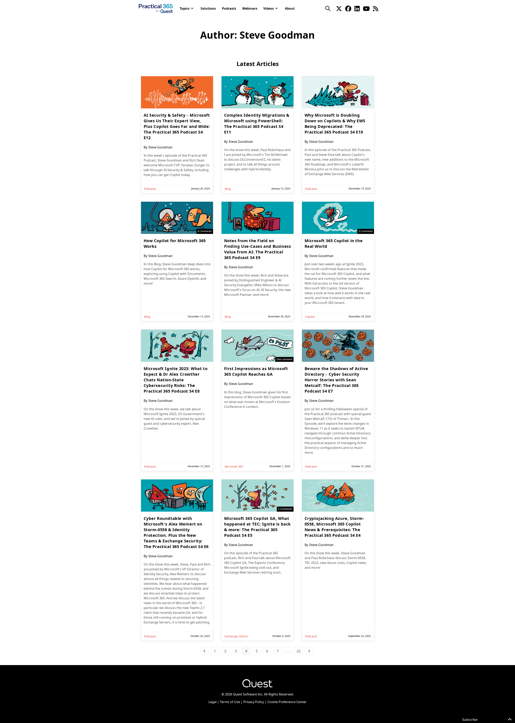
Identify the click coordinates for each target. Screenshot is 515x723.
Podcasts (150, 189)
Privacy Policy (253, 702)
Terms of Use (230, 702)
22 (299, 651)
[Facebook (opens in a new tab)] (348, 8)
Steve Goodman (160, 147)
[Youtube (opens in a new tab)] (366, 8)
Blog (228, 189)
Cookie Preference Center (287, 702)
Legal (212, 702)
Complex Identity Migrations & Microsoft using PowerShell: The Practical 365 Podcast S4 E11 (256, 123)
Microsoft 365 (234, 466)
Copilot (310, 317)
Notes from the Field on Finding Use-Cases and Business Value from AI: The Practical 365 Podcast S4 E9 (257, 249)
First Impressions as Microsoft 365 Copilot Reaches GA (256, 371)
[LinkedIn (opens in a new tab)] (357, 8)
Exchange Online (236, 636)
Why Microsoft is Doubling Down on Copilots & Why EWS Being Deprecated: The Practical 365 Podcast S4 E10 (335, 123)
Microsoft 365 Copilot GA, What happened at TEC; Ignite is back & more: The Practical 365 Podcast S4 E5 (257, 527)
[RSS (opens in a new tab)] (375, 8)
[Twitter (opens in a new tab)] (339, 8)
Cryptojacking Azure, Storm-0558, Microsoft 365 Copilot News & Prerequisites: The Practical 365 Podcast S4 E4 (334, 527)
